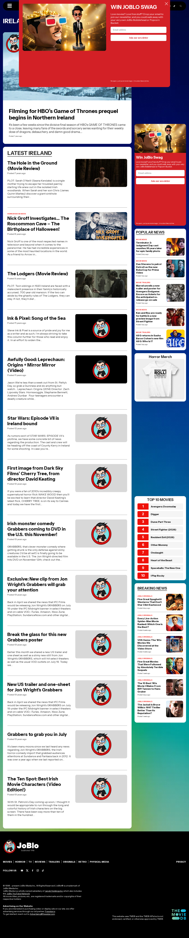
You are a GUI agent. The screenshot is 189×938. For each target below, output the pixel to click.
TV (30, 861)
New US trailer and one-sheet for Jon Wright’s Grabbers (38, 687)
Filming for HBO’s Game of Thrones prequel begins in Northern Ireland (63, 114)
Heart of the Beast (161, 560)
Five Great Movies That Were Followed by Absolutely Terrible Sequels (150, 666)
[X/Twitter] (27, 870)
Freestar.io (50, 911)
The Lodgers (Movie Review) (37, 273)
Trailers (54, 861)
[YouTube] (22, 870)
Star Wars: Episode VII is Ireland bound (33, 420)
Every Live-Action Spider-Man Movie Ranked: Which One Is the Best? (150, 622)
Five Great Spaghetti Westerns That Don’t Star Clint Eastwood (149, 602)
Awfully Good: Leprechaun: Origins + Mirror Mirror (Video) (36, 365)
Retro (82, 861)
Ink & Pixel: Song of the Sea (36, 318)
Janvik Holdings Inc (54, 891)
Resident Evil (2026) (162, 537)
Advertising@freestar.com (42, 914)
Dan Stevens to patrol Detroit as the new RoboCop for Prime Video (148, 268)
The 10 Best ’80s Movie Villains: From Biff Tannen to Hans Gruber (149, 687)
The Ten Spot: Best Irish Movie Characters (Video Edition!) (34, 784)
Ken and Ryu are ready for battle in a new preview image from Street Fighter (149, 317)
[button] (9, 6)
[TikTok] (174, 6)
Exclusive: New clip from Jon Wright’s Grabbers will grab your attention (37, 584)
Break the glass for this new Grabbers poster (36, 637)
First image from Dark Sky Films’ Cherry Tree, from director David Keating (35, 473)
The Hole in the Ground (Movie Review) (32, 165)
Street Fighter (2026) (163, 529)
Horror (20, 861)
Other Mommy (159, 544)
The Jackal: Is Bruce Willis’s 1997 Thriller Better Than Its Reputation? (148, 709)
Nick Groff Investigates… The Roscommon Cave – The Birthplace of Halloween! (38, 224)
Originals (69, 861)
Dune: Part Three (161, 521)
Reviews (40, 861)
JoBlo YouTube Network (18, 893)
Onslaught (157, 552)
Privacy (181, 861)
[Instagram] (38, 870)
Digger (155, 514)
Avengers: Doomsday (163, 506)
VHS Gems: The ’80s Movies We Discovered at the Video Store (149, 644)
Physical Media (99, 861)
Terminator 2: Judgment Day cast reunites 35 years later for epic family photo (149, 247)
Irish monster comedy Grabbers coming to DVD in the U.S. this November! (36, 529)
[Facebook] (32, 870)
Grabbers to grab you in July (37, 734)
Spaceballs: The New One (165, 567)
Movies (7, 861)
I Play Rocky (157, 575)
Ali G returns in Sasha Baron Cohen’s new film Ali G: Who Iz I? (149, 338)
